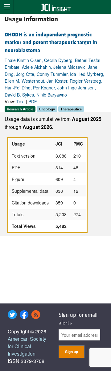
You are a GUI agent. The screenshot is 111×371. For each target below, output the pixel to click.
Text (20, 101)
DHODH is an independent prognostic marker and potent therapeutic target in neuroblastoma (51, 42)
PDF (32, 101)
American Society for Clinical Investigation (27, 346)
